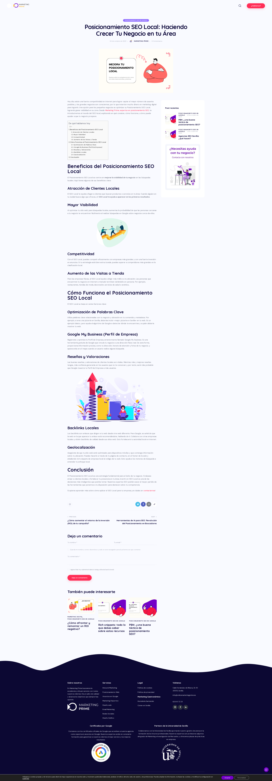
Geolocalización (79, 155)
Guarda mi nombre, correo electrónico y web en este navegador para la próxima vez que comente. (105, 550)
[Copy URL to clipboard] (154, 504)
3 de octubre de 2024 (188, 132)
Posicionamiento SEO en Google (136, 20)
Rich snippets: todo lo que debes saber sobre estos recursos (112, 627)
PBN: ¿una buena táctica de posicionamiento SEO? (140, 629)
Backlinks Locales (80, 152)
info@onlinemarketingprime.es (184, 695)
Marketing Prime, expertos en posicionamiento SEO (127, 110)
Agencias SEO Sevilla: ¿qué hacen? (188, 137)
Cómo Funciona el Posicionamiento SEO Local (88, 142)
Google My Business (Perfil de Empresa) (88, 147)
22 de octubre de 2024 (188, 116)
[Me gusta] (70, 504)
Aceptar (227, 778)
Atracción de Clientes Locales (83, 132)
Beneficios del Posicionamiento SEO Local (86, 129)
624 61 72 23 (178, 702)
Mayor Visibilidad (79, 134)
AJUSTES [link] (26, 779)
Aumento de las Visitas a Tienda (85, 139)
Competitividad (79, 137)
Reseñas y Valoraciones (82, 150)
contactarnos (149, 490)
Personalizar (241, 778)
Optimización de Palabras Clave (85, 145)
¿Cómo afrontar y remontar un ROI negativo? (78, 626)
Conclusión (74, 157)
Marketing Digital (74, 617)
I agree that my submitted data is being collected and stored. (92, 570)
